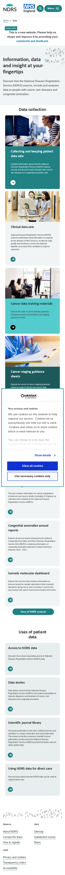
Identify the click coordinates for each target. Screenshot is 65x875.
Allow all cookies (32, 465)
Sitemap (39, 831)
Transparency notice (14, 862)
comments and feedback (32, 41)
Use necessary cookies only (32, 476)
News (37, 842)
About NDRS (10, 831)
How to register (11, 842)
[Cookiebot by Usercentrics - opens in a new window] (21, 396)
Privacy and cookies (14, 857)
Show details (43, 455)
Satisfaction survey (45, 837)
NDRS (6, 21)
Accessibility (10, 868)
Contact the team (12, 837)
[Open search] (40, 8)
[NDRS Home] (9, 8)
